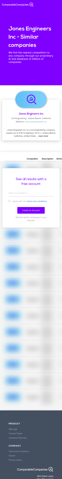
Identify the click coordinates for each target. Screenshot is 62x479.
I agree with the (29, 201)
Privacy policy (15, 460)
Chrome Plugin (15, 433)
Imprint (12, 455)
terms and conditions (37, 201)
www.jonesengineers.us (35, 122)
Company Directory (18, 438)
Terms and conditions (19, 451)
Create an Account (31, 210)
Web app (13, 429)
